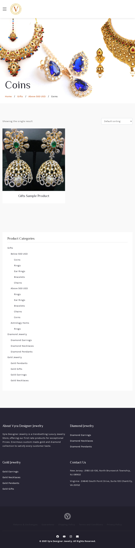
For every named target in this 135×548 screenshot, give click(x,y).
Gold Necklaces (20, 380)
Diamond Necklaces (22, 345)
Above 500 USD (37, 96)
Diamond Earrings (21, 340)
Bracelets (19, 276)
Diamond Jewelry (17, 334)
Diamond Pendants (22, 351)
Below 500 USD (19, 253)
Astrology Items (20, 322)
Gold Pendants (19, 363)
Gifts (20, 96)
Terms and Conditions (91, 524)
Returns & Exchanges (25, 524)
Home (8, 96)
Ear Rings (19, 271)
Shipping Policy (66, 524)
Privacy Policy (114, 524)
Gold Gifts (16, 368)
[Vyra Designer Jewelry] (16, 9)
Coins (17, 259)
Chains (18, 282)
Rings (17, 265)
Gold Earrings (19, 374)
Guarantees (47, 524)
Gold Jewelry (14, 357)
